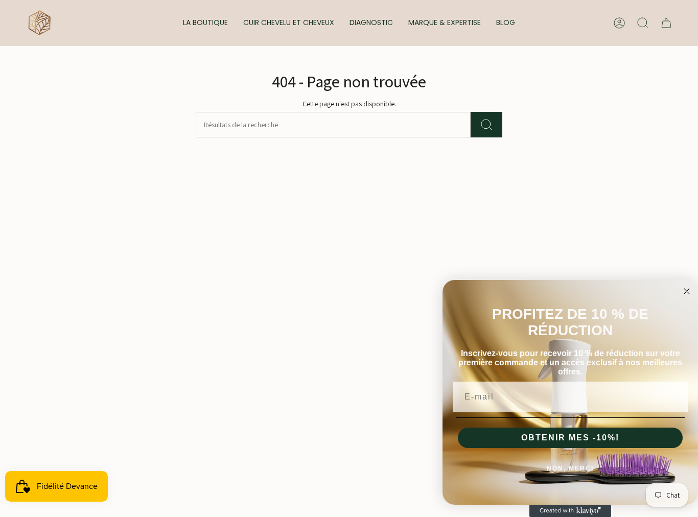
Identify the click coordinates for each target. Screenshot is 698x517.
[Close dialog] (687, 291)
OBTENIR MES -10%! (570, 437)
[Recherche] (486, 124)
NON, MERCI (570, 468)
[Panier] (666, 23)
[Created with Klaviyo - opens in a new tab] (570, 511)
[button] (205, 23)
